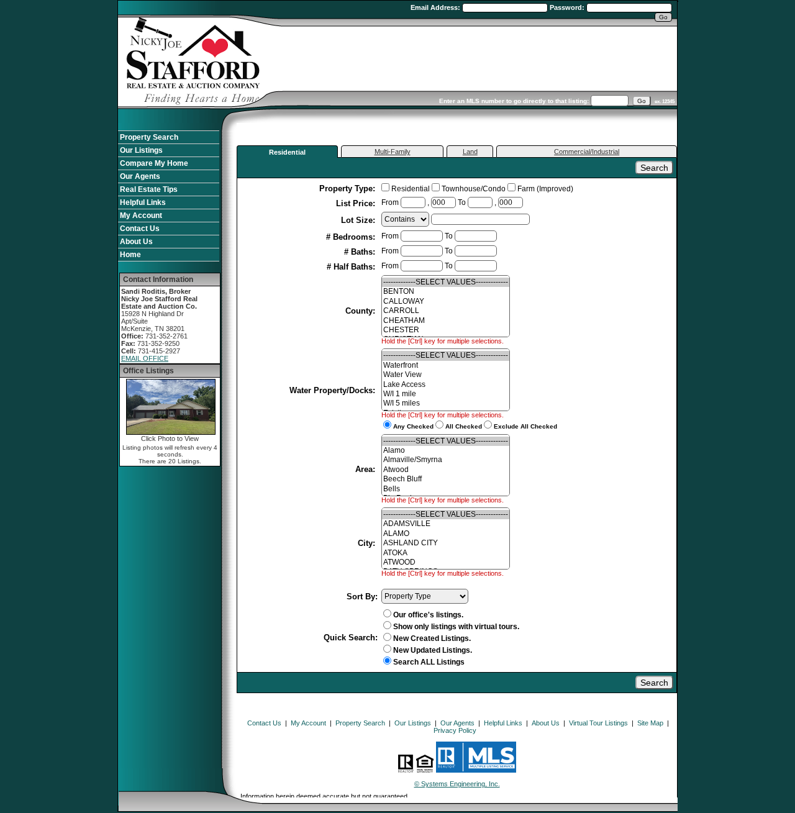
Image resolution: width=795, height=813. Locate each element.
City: (368, 543)
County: (361, 311)
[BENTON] (445, 291)
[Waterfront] (445, 365)
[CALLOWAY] (445, 301)
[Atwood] (445, 470)
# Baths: (361, 252)
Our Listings (141, 150)
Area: (366, 469)
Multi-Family (393, 151)
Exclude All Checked (525, 426)
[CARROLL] (445, 311)
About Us (136, 241)
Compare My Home (154, 163)
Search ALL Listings (429, 662)
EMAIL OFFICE (144, 358)
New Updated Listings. (432, 650)
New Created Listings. (432, 638)
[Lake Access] (445, 384)
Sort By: (362, 596)
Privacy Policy (455, 730)
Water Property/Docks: (333, 390)
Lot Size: (359, 220)
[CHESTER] (445, 330)
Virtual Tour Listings (598, 723)
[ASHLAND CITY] (445, 543)
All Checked (463, 426)
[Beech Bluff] (445, 479)
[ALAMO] (445, 533)
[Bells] (445, 489)
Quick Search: (351, 637)
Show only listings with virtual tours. (456, 626)
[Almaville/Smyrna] (445, 460)
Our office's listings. (428, 615)
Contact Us (140, 228)
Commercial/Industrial (586, 151)
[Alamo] (445, 450)
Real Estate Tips (149, 189)
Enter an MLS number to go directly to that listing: (514, 101)
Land (470, 151)
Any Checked (413, 426)
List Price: (357, 203)
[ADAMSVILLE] (445, 524)
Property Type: (348, 188)
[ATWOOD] (445, 562)
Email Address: (436, 7)
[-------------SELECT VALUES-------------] (445, 282)
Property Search (149, 137)
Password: (568, 7)
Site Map (650, 723)
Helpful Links (143, 202)
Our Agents (140, 176)
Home (130, 254)
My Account (141, 215)
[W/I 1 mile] (445, 394)
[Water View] (445, 374)
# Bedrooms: (352, 237)
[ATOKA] (445, 553)
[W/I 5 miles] (445, 403)
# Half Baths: (352, 266)
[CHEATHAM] (445, 320)
